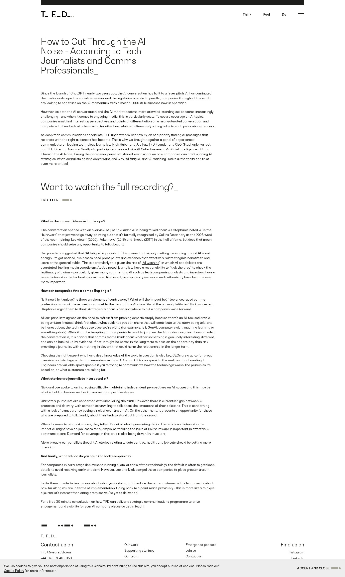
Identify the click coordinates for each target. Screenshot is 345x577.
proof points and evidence (122, 258)
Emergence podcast (201, 545)
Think (247, 14)
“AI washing (150, 263)
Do (284, 14)
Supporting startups (139, 550)
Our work (131, 545)
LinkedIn (297, 558)
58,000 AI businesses (144, 103)
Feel (266, 14)
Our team (131, 556)
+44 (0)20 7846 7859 (56, 558)
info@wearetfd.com (56, 552)
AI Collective (146, 149)
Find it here (50, 200)
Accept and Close (313, 568)
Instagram (296, 552)
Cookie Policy (14, 571)
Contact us (194, 556)
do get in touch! (132, 506)
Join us (191, 550)
